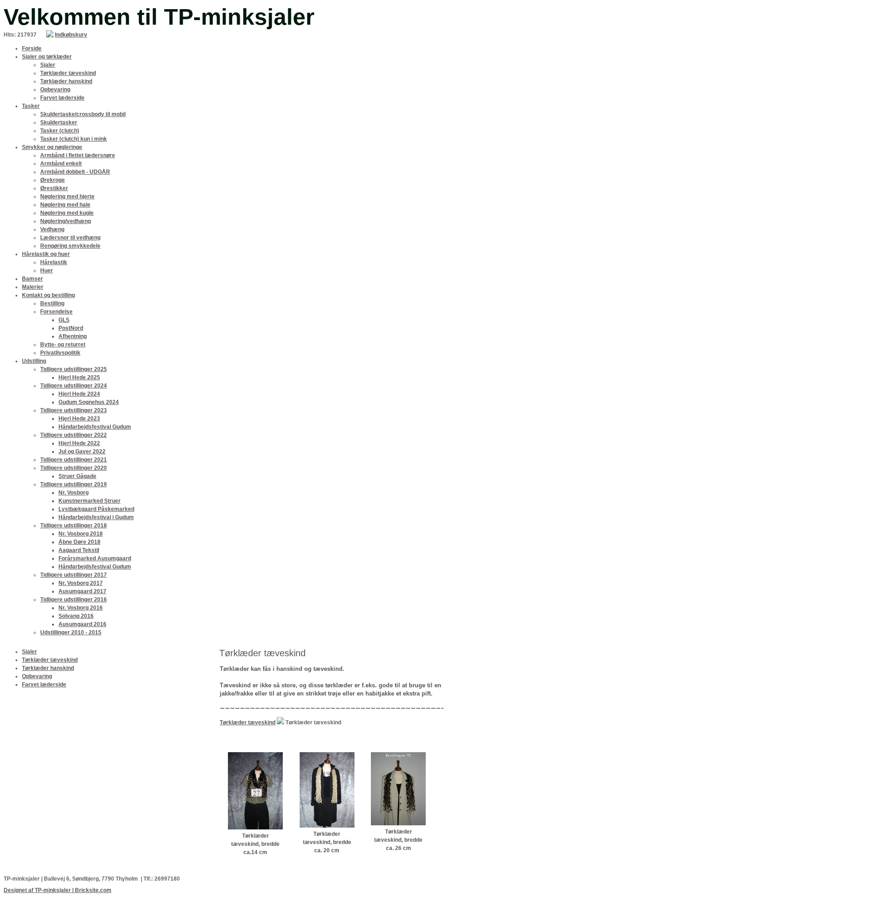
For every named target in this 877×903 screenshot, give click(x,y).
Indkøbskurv (71, 35)
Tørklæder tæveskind (247, 722)
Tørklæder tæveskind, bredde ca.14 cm (255, 844)
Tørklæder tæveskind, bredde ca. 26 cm (398, 840)
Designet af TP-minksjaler (37, 890)
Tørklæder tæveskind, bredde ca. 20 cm (327, 842)
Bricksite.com (93, 890)
